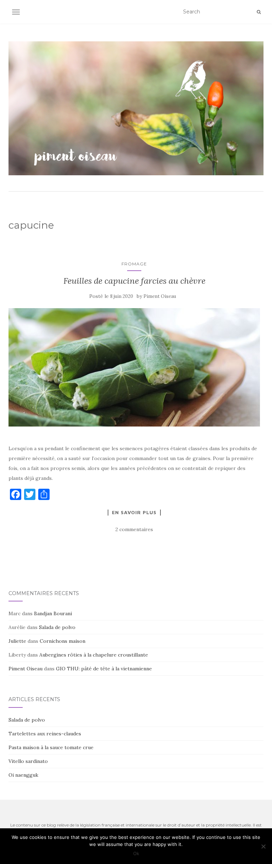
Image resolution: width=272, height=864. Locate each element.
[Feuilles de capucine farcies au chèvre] (134, 367)
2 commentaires (134, 529)
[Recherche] (259, 12)
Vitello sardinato (28, 761)
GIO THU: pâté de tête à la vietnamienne (104, 668)
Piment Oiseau (159, 296)
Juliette (17, 641)
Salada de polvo (57, 627)
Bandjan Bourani (53, 613)
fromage (134, 263)
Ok (136, 853)
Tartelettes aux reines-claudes (44, 733)
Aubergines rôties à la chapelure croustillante (93, 655)
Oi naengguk (23, 775)
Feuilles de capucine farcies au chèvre (134, 280)
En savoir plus (134, 512)
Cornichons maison (62, 641)
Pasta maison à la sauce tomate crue (51, 747)
